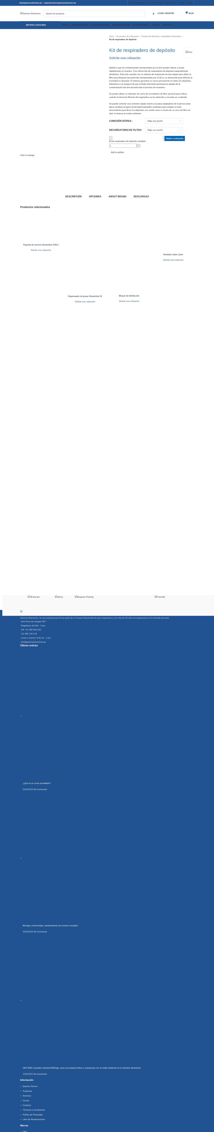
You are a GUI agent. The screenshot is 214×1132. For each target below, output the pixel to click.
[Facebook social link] (109, 3)
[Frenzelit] (159, 596)
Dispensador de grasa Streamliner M (85, 296)
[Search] (141, 13)
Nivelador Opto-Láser (173, 254)
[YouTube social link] (116, 3)
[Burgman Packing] (84, 596)
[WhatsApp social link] (124, 3)
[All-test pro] (33, 596)
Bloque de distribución (129, 296)
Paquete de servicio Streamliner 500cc (41, 245)
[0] (179, 13)
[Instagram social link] (113, 3)
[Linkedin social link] (120, 3)
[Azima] (58, 596)
